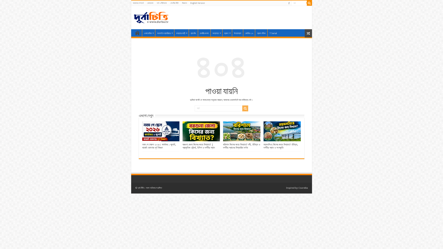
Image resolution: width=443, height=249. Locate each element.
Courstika (303, 188)
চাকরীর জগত (204, 33)
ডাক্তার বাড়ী (180, 33)
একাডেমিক (148, 33)
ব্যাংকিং (193, 33)
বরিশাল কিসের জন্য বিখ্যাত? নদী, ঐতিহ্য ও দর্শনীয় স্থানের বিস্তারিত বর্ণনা (241, 146)
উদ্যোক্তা (237, 33)
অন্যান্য (216, 33)
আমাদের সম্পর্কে (138, 3)
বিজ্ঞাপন (184, 3)
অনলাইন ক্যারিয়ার (164, 33)
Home (137, 32)
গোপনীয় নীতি (174, 3)
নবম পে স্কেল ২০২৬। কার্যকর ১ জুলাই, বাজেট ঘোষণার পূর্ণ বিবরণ (159, 146)
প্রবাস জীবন (261, 33)
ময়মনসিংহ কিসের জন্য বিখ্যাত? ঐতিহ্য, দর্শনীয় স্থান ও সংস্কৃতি (281, 146)
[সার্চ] (309, 3)
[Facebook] (289, 3)
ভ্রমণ (226, 33)
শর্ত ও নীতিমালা (162, 3)
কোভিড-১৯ (249, 33)
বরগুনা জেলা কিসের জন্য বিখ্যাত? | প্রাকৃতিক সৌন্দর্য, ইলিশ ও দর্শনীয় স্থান (199, 146)
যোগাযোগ (150, 3)
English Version (197, 3)
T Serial (273, 33)
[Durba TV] (151, 17)
